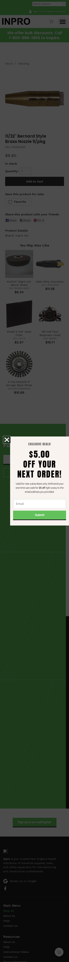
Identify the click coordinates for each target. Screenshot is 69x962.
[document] (34, 481)
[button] (6, 439)
